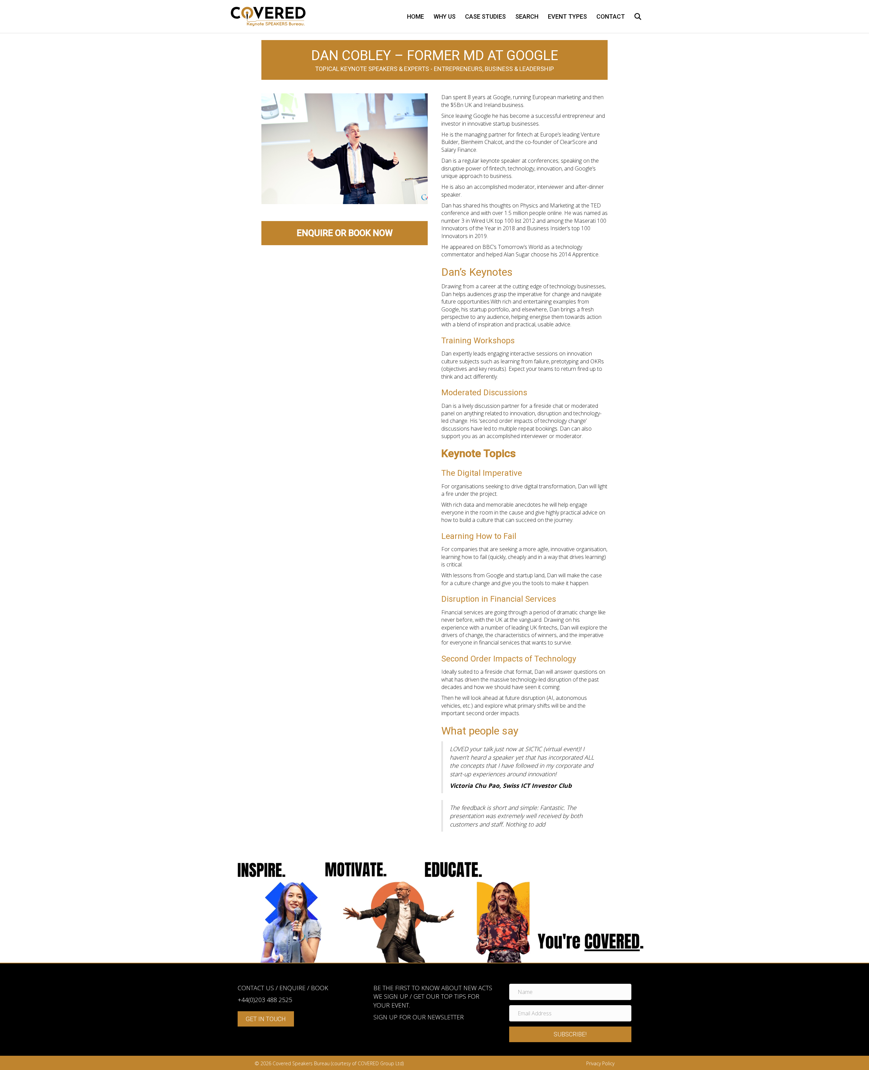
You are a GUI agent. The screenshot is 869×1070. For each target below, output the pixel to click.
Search (526, 16)
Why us (444, 16)
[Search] (634, 16)
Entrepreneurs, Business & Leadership (494, 68)
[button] (570, 1034)
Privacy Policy (600, 1063)
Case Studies (485, 16)
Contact (610, 16)
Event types (567, 16)
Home (415, 16)
